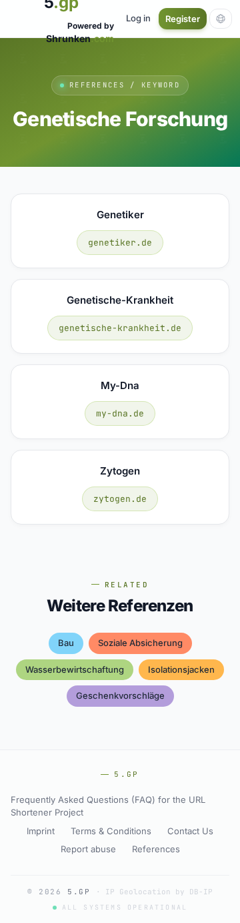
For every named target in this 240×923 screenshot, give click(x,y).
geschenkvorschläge (120, 695)
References (156, 849)
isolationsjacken (181, 669)
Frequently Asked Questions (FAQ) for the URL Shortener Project (108, 806)
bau (66, 642)
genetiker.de (120, 242)
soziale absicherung (140, 642)
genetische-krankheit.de (120, 328)
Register (182, 18)
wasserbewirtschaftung (74, 669)
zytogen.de (120, 499)
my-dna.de (120, 413)
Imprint (41, 831)
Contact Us (190, 831)
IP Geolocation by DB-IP (159, 891)
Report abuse (88, 849)
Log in (138, 18)
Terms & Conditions (111, 831)
